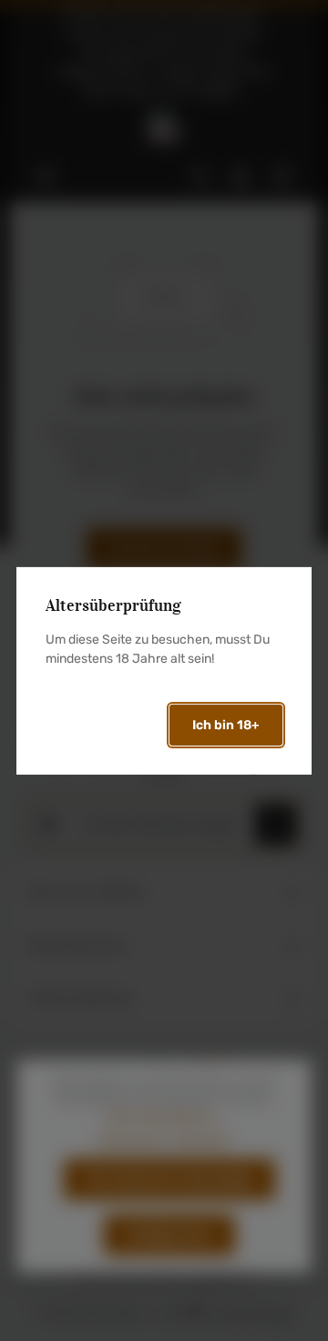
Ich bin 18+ (226, 725)
